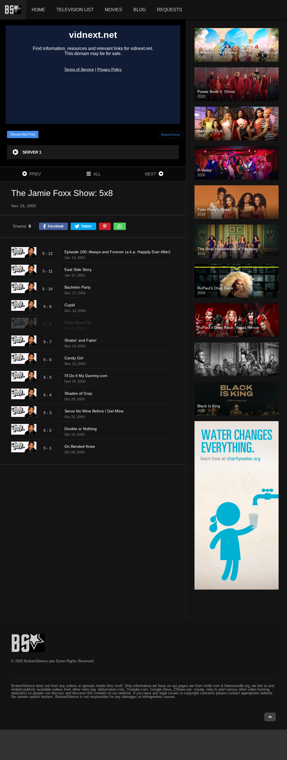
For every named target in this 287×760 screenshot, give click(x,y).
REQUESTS (169, 9)
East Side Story (78, 269)
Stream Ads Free (22, 134)
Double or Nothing (80, 428)
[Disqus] (93, 542)
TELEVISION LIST (75, 9)
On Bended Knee (79, 446)
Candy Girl (73, 358)
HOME (38, 9)
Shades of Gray (78, 393)
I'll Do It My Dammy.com (85, 375)
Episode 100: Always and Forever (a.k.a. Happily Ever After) (117, 252)
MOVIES (113, 9)
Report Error (170, 135)
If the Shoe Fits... (79, 322)
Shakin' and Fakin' (80, 340)
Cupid (69, 305)
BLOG (139, 9)
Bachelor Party (77, 287)
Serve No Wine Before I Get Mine (94, 411)
